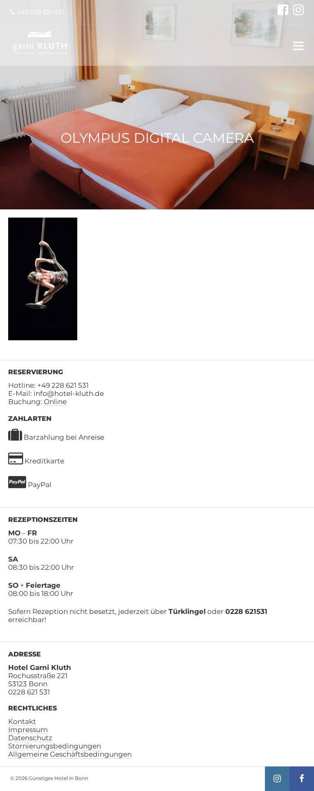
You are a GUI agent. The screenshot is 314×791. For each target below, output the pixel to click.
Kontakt (22, 721)
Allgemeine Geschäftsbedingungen (70, 754)
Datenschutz (30, 738)
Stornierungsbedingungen (54, 746)
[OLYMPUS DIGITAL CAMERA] (42, 338)
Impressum (28, 730)
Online (55, 402)
